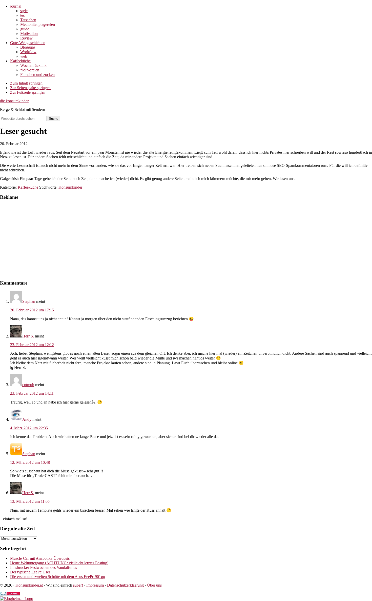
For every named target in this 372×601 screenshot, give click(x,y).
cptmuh (28, 385)
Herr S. (28, 336)
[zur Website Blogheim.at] (16, 598)
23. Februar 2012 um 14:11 (32, 393)
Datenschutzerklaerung (125, 585)
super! (78, 585)
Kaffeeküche (28, 187)
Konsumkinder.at (29, 585)
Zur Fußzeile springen (27, 92)
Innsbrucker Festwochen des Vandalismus (43, 567)
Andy (26, 419)
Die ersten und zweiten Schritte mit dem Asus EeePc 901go (57, 576)
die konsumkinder (14, 101)
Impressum (95, 585)
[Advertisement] (152, 240)
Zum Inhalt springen (26, 83)
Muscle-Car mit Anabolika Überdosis (40, 558)
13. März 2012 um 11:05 (30, 501)
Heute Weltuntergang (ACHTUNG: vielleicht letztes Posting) (59, 563)
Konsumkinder (70, 187)
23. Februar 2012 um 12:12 (32, 345)
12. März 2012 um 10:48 (30, 462)
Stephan (28, 301)
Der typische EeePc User (30, 572)
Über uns (154, 585)
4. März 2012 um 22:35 (29, 428)
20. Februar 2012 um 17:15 (32, 310)
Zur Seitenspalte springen (30, 88)
